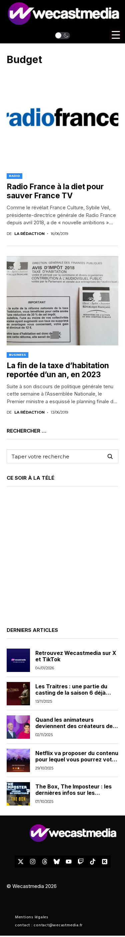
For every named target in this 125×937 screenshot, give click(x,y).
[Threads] (45, 862)
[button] (62, 35)
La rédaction (29, 234)
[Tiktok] (93, 862)
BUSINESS (17, 355)
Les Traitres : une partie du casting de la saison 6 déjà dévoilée (71, 692)
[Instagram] (33, 862)
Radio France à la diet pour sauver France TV (55, 191)
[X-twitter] (21, 862)
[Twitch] (81, 862)
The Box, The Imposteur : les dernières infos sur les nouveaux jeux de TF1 (73, 792)
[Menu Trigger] (116, 35)
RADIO (14, 176)
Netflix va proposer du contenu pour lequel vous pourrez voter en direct (76, 759)
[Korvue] (105, 862)
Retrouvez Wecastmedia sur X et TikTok (75, 656)
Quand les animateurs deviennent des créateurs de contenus (74, 726)
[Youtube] (69, 862)
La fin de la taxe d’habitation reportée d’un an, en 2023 (58, 370)
